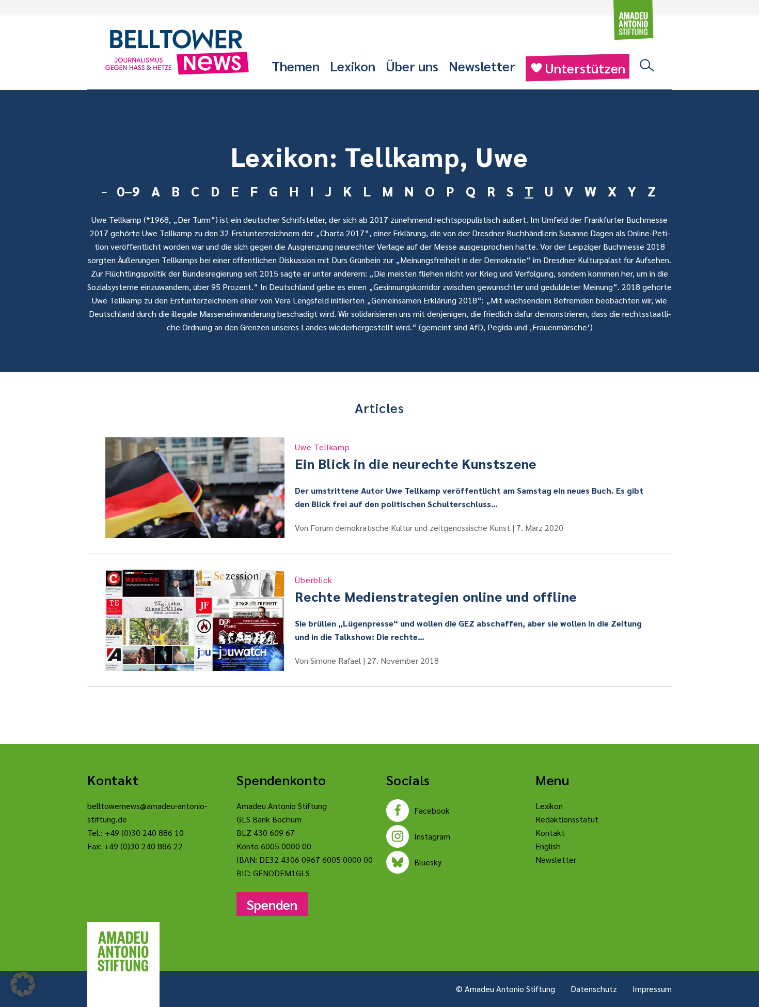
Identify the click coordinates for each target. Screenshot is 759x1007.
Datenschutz (594, 988)
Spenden (272, 904)
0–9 (128, 191)
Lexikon (352, 65)
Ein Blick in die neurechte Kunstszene (415, 456)
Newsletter (482, 65)
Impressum (652, 988)
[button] (22, 984)
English (548, 846)
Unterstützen (585, 68)
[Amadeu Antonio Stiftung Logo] (123, 951)
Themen (296, 65)
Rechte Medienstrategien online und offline (436, 589)
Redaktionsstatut (566, 819)
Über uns (412, 65)
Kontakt (550, 832)
